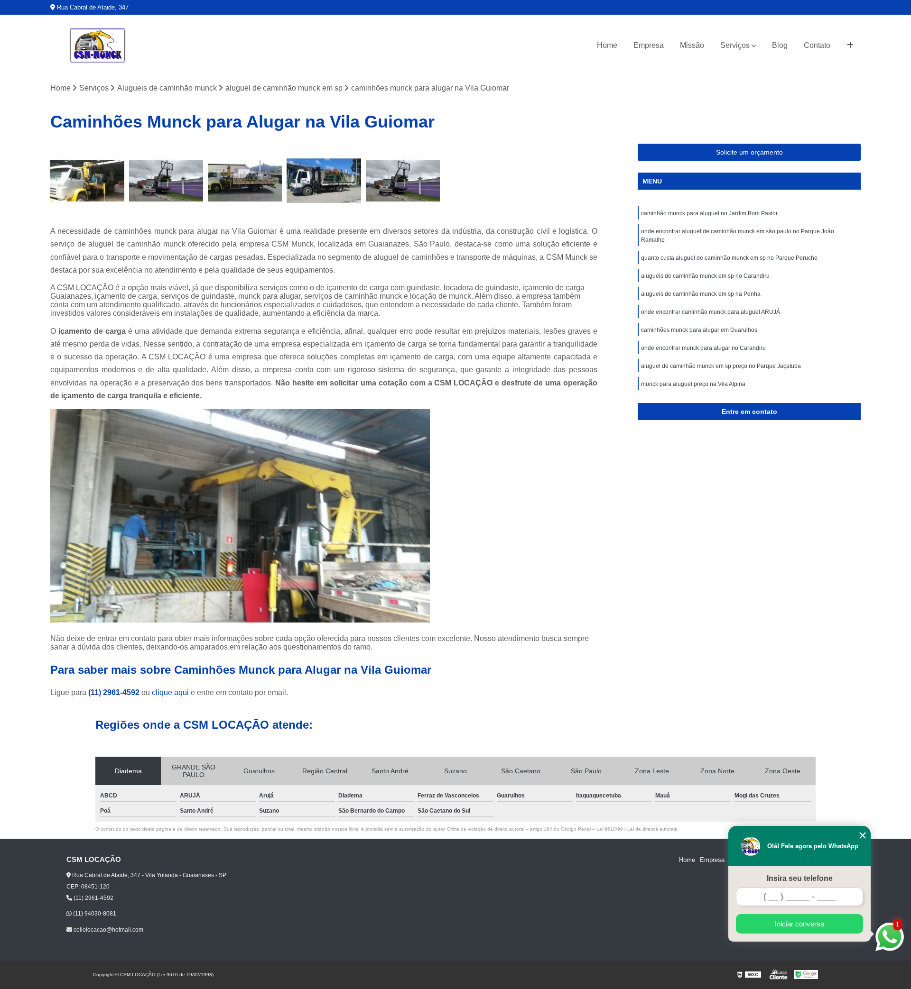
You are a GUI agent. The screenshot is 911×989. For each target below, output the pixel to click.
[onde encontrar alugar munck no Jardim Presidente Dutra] (324, 181)
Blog (780, 45)
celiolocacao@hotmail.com (107, 929)
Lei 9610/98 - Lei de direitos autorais (636, 829)
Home (607, 45)
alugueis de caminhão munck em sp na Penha (701, 294)
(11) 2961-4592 (114, 692)
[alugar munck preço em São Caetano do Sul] (245, 181)
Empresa (648, 45)
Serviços (735, 45)
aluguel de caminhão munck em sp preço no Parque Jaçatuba (721, 366)
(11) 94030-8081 (94, 913)
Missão (692, 45)
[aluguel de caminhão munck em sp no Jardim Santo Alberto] (87, 181)
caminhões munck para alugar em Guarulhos (699, 330)
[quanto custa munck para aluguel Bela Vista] (166, 181)
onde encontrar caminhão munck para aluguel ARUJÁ (710, 312)
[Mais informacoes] (850, 45)
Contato (817, 45)
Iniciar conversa (799, 924)
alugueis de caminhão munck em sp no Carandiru (705, 276)
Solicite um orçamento (749, 152)
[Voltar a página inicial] (97, 45)
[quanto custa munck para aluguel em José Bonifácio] (403, 181)
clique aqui (170, 692)
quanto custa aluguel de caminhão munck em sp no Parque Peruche (729, 258)
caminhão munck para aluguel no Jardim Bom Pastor (709, 213)
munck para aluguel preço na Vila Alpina (693, 384)
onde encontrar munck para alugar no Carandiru (703, 348)
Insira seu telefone (800, 878)
